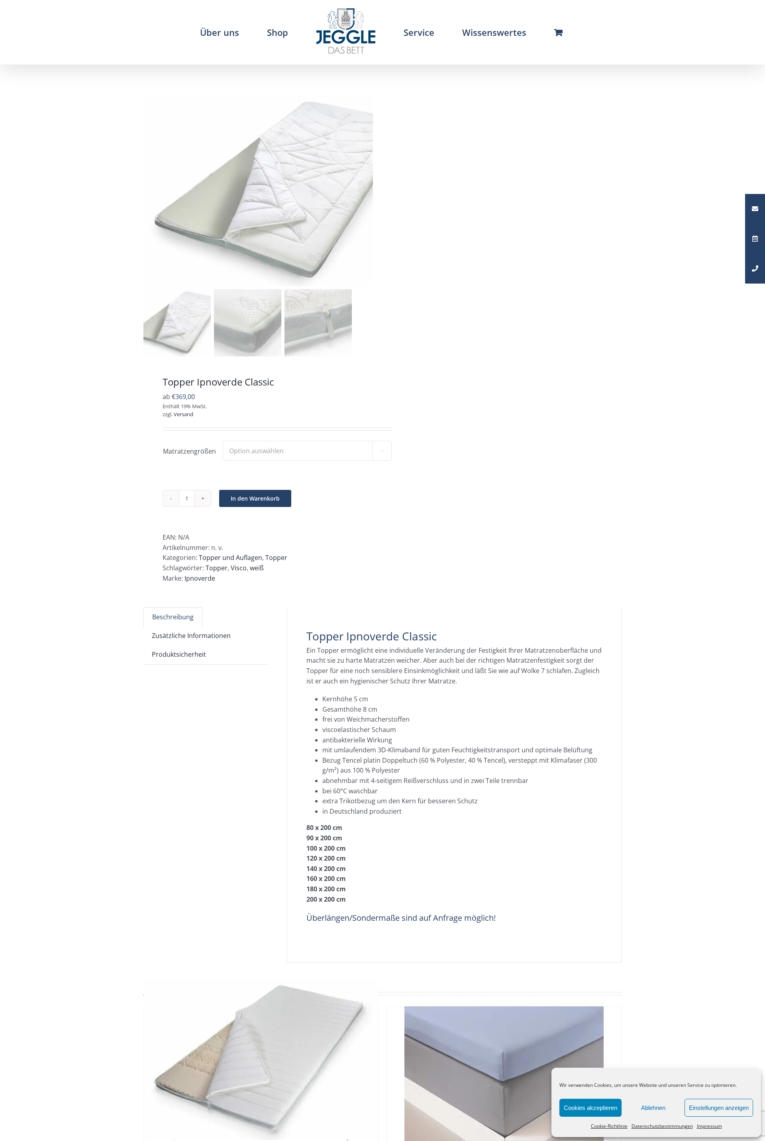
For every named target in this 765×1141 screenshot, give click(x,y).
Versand (183, 414)
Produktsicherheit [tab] (179, 654)
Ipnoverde (199, 578)
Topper (276, 557)
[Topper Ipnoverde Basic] (261, 1059)
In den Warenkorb (255, 498)
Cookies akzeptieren (590, 1107)
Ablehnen (653, 1107)
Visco (239, 568)
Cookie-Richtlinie (609, 1126)
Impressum (709, 1126)
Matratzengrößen (189, 451)
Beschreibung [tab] (173, 617)
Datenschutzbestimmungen (662, 1126)
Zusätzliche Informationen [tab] (191, 635)
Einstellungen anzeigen (719, 1107)
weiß (257, 568)
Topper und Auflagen (230, 557)
